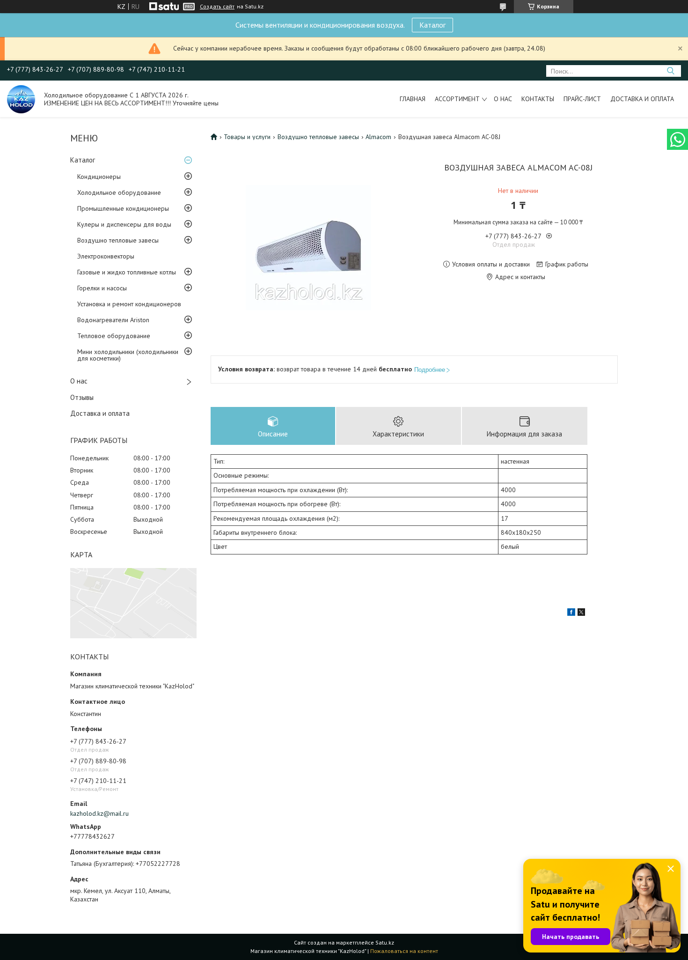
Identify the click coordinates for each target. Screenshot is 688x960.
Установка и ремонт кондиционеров (129, 304)
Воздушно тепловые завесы (118, 240)
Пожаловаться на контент (404, 950)
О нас (503, 99)
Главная (412, 99)
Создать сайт (217, 6)
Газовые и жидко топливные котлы (126, 272)
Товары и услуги (247, 136)
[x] (581, 613)
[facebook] (571, 613)
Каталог (432, 25)
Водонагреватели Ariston (113, 320)
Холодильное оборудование (119, 192)
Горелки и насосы (102, 288)
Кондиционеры (99, 176)
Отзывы (82, 397)
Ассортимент (457, 99)
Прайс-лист (582, 99)
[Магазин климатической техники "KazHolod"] (21, 99)
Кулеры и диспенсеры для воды (124, 224)
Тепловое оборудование (113, 336)
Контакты (537, 99)
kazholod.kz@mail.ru (99, 813)
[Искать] (670, 71)
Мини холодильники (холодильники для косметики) (127, 354)
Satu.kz (384, 942)
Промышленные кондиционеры (123, 208)
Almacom (378, 136)
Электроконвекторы (105, 256)
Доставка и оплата (642, 99)
